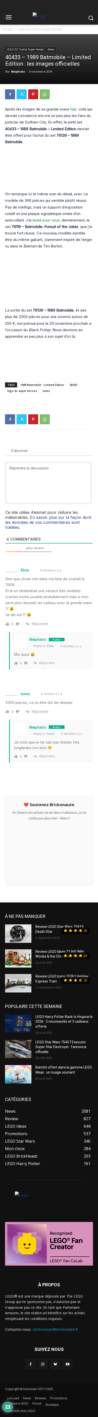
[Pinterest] (33, 94)
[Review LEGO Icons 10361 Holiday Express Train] (18, 983)
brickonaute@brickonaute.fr (55, 1329)
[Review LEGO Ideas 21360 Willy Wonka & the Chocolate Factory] (18, 958)
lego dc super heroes (22, 391)
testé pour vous (46, 220)
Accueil (8, 29)
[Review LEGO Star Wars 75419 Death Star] (18, 933)
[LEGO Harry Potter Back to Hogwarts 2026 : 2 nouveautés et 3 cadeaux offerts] (18, 1023)
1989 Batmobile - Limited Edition (42, 385)
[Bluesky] (55, 1364)
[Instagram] (43, 1364)
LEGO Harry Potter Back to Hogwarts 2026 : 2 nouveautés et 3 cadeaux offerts (64, 1021)
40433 (73, 385)
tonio (51, 734)
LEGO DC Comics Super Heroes (39, 29)
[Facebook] (10, 94)
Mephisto (18, 71)
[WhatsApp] (45, 94)
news (46, 391)
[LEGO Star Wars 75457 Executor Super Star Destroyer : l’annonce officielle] (18, 1049)
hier (73, 109)
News (51, 49)
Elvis (50, 646)
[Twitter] (22, 94)
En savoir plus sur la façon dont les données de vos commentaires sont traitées (48, 522)
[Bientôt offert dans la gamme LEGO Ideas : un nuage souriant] (18, 1074)
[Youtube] (67, 1364)
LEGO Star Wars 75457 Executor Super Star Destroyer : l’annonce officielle (60, 1047)
